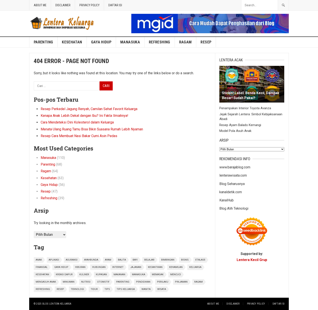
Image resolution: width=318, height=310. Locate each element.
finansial (42, 267)
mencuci (175, 274)
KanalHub (226, 200)
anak (39, 259)
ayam (108, 259)
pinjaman (181, 281)
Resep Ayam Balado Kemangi (240, 125)
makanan (119, 274)
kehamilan (176, 267)
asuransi (71, 259)
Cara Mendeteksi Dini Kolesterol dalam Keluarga (77, 122)
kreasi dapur (64, 274)
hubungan (99, 267)
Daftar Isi (115, 5)
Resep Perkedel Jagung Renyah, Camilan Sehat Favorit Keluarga (89, 109)
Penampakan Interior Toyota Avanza (245, 108)
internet (118, 267)
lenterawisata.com (233, 175)
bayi (135, 259)
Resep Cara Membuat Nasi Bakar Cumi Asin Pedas (79, 136)
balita (122, 259)
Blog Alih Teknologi (233, 208)
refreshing (43, 289)
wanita (146, 289)
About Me (40, 5)
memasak (158, 274)
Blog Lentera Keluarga (56, 303)
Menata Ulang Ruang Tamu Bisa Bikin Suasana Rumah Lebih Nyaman (92, 129)
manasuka (138, 274)
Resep (206, 42)
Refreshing (159, 42)
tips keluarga (126, 289)
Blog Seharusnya (232, 184)
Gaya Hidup (101, 42)
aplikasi (54, 259)
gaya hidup (61, 267)
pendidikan (143, 281)
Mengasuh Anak (46, 281)
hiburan (80, 267)
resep (60, 289)
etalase (200, 259)
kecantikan (155, 267)
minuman (68, 281)
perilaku (162, 281)
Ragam (185, 42)
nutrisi (85, 281)
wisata (161, 289)
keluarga (195, 267)
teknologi (77, 289)
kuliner (84, 274)
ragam (198, 281)
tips (107, 289)
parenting (122, 281)
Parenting (43, 42)
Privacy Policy (89, 5)
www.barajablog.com (234, 167)
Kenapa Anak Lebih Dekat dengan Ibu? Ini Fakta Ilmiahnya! (84, 116)
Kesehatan (72, 42)
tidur (94, 289)
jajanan (135, 267)
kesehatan (42, 274)
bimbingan (167, 259)
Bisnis (185, 259)
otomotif (103, 281)
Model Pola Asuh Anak (235, 131)
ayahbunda (91, 259)
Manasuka (130, 42)
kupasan (101, 274)
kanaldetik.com (230, 192)
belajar (149, 259)
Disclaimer (63, 5)
